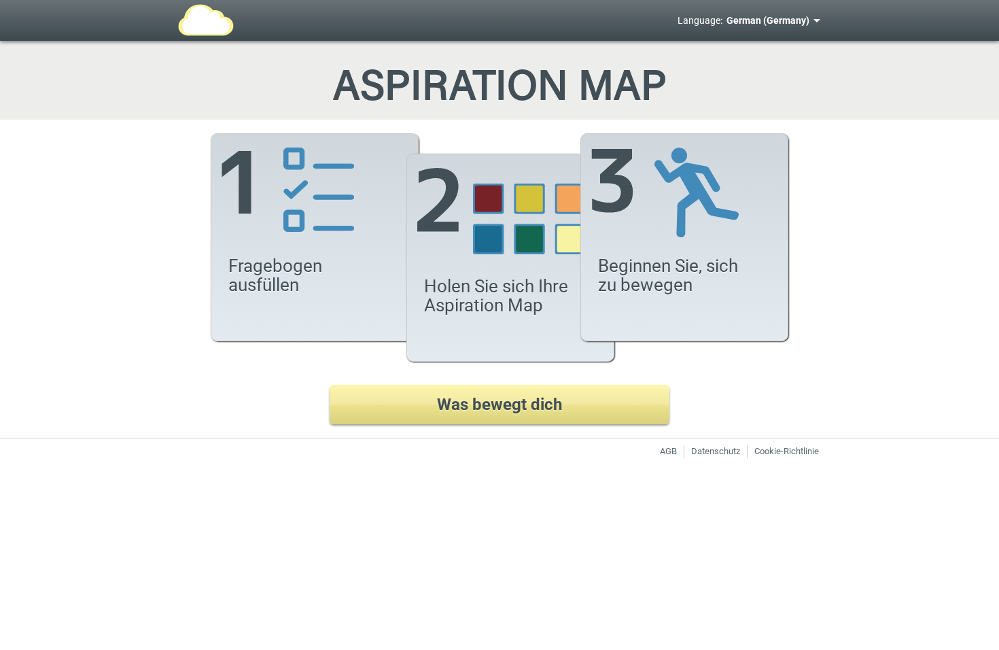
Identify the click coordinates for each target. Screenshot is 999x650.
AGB (668, 451)
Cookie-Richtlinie (786, 451)
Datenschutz (715, 451)
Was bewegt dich (499, 404)
